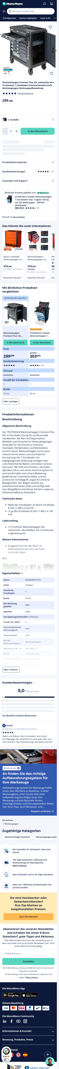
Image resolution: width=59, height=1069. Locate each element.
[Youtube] (18, 1021)
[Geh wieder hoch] (47, 1054)
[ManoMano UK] (18, 1055)
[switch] (6, 1059)
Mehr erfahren (32, 977)
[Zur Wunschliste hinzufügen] (52, 73)
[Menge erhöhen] (16, 131)
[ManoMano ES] (25, 1055)
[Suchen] (10, 11)
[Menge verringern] (5, 131)
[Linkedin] (4, 1021)
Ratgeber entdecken (41, 811)
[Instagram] (25, 1021)
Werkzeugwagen (11, 824)
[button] (28, 200)
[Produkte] (4, 11)
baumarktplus (19, 217)
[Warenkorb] (51, 4)
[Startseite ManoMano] (21, 4)
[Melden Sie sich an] (44, 4)
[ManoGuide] (50, 1061)
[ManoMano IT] (11, 1055)
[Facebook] (11, 1021)
